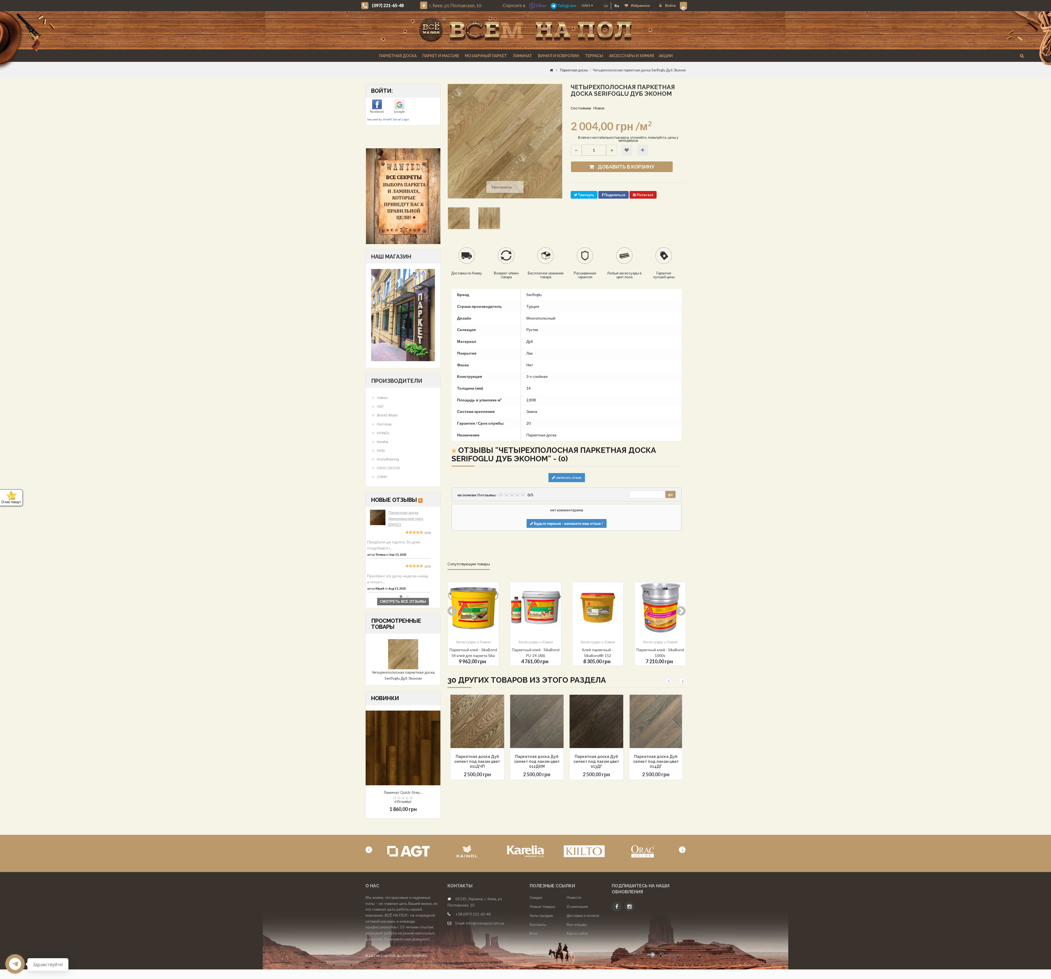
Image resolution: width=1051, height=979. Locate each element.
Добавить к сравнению (642, 150)
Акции (666, 56)
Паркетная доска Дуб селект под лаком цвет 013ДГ (596, 761)
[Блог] (403, 196)
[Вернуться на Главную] (551, 70)
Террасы (593, 56)
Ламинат (522, 56)
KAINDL (383, 433)
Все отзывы (577, 924)
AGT (380, 406)
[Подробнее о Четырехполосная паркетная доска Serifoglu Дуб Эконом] (403, 653)
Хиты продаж (541, 915)
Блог (534, 933)
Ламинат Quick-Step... (403, 792)
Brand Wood (386, 415)
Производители (396, 381)
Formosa (383, 424)
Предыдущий (510, 240)
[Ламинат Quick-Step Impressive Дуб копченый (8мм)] (403, 747)
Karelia (382, 442)
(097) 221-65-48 (388, 5)
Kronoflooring (387, 459)
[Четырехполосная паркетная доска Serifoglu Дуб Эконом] (459, 218)
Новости (574, 897)
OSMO (382, 477)
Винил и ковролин (558, 56)
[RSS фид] (420, 500)
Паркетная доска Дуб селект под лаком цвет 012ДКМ (537, 761)
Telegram (566, 5)
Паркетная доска (397, 56)
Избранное (640, 5)
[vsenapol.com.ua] (525, 30)
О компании (577, 906)
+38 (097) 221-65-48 (473, 914)
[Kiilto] (584, 851)
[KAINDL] (467, 851)
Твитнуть (585, 195)
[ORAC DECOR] (643, 851)
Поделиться (614, 195)
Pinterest (644, 195)
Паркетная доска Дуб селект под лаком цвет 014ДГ (656, 761)
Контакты (538, 924)
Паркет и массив (440, 56)
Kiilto (380, 450)
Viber (541, 5)
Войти (670, 5)
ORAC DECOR (388, 468)
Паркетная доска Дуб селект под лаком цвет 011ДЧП (477, 761)
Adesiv (382, 398)
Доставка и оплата (583, 915)
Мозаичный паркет (485, 56)
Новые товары (542, 906)
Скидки (536, 897)
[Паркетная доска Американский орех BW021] (378, 517)
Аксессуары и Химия (631, 56)
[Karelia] (525, 851)
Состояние (581, 108)
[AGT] (408, 851)
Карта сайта (577, 933)
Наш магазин (391, 256)
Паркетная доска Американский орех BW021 (405, 518)
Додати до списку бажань (468, 735)
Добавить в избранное (626, 150)
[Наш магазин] (403, 314)
